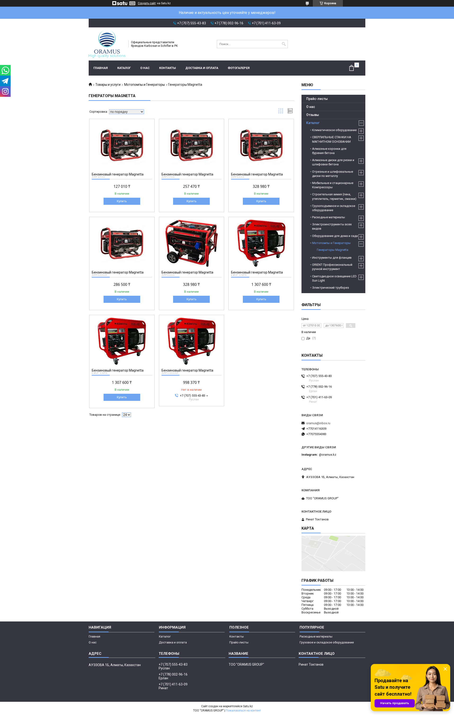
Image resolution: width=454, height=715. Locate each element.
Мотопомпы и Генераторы (144, 84)
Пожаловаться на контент (243, 710)
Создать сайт (147, 3)
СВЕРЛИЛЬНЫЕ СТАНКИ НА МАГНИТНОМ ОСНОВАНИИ (331, 139)
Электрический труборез (330, 287)
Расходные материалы (328, 217)
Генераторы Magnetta (332, 250)
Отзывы (312, 115)
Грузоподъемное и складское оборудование (333, 208)
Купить (122, 201)
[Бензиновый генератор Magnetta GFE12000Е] (192, 341)
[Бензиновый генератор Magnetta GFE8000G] (122, 243)
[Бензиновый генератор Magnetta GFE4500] (122, 145)
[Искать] (283, 44)
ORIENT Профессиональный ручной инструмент (332, 267)
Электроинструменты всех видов (332, 226)
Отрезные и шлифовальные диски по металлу (332, 174)
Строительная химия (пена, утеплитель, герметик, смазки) (334, 196)
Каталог (124, 68)
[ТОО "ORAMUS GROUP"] (107, 44)
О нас (145, 68)
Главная (100, 68)
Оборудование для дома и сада (335, 236)
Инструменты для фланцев (332, 257)
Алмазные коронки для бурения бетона (329, 151)
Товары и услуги (108, 84)
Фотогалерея (239, 68)
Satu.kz (248, 706)
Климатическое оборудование (334, 130)
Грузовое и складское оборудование (327, 642)
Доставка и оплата (201, 68)
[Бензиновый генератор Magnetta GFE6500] (192, 145)
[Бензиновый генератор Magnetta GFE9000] (261, 145)
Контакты (167, 68)
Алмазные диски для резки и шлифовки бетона (333, 162)
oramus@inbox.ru (318, 423)
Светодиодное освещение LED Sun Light (334, 278)
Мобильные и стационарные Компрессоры (332, 185)
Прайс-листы (317, 99)
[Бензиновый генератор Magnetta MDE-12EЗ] (261, 243)
